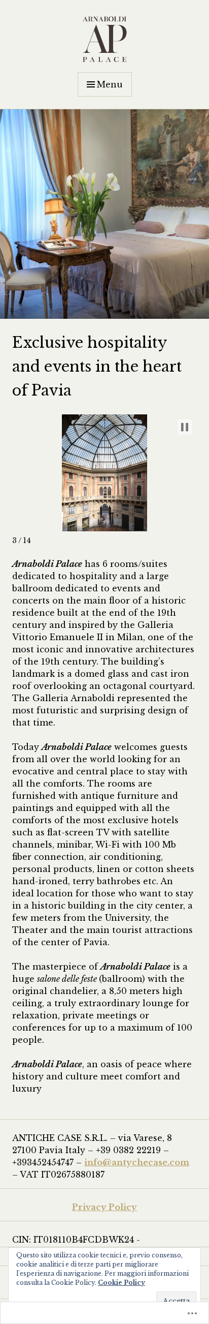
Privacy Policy (104, 1207)
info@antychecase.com (136, 1162)
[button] (185, 427)
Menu (110, 84)
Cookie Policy (121, 1282)
